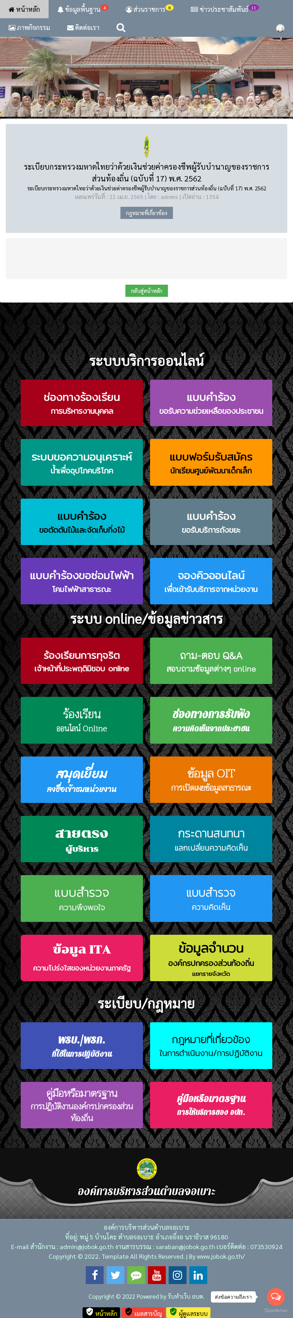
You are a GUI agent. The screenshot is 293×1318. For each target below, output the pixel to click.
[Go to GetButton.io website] (275, 1310)
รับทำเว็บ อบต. (186, 1296)
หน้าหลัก (27, 9)
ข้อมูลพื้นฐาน (85, 9)
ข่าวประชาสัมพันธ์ (228, 9)
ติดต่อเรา (86, 27)
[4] (146, 67)
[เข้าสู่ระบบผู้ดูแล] (280, 27)
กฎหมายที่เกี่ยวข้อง (146, 212)
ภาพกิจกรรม (32, 27)
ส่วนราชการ (151, 9)
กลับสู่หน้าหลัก (146, 290)
